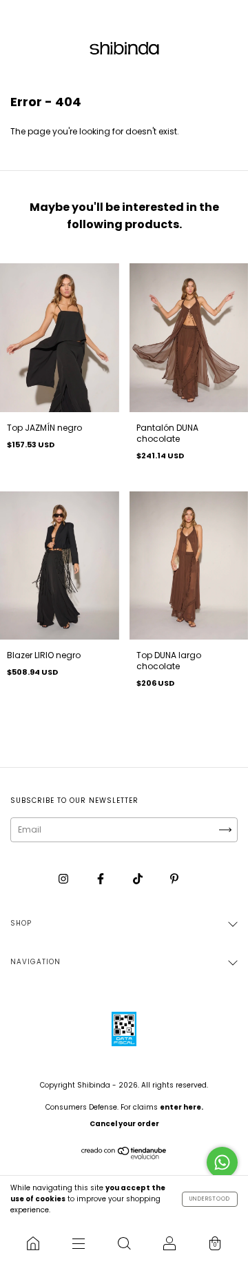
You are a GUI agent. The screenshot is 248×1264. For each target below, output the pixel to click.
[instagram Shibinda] (64, 878)
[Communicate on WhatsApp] (222, 1162)
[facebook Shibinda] (101, 878)
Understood (209, 1199)
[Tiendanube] (124, 1156)
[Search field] (124, 1243)
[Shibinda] (33, 1243)
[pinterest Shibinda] (174, 878)
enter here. (181, 1107)
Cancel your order (124, 1124)
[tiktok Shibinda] (138, 878)
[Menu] (78, 1243)
